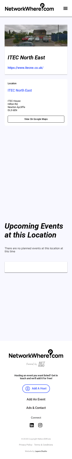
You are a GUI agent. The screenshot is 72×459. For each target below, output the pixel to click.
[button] (65, 8)
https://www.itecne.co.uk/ (25, 68)
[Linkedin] (32, 425)
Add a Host (39, 388)
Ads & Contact (36, 408)
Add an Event (36, 399)
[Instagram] (40, 425)
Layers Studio (41, 451)
